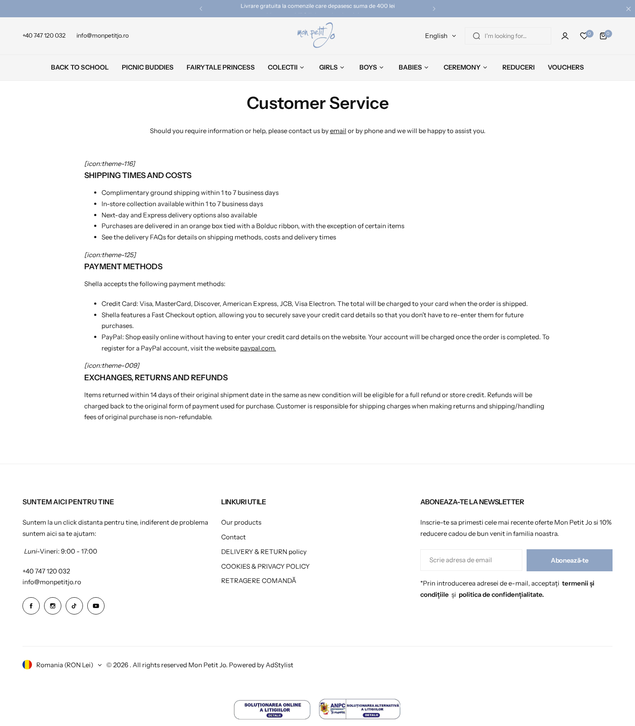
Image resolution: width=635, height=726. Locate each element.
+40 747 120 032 (46, 571)
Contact (233, 537)
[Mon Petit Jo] (317, 36)
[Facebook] (31, 606)
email (338, 131)
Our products (241, 522)
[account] (565, 35)
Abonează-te (569, 560)
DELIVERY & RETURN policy (264, 552)
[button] (200, 8)
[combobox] (508, 36)
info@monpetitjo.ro (51, 582)
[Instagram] (52, 606)
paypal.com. (258, 348)
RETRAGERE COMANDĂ (258, 580)
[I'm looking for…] (476, 36)
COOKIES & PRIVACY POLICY (265, 566)
